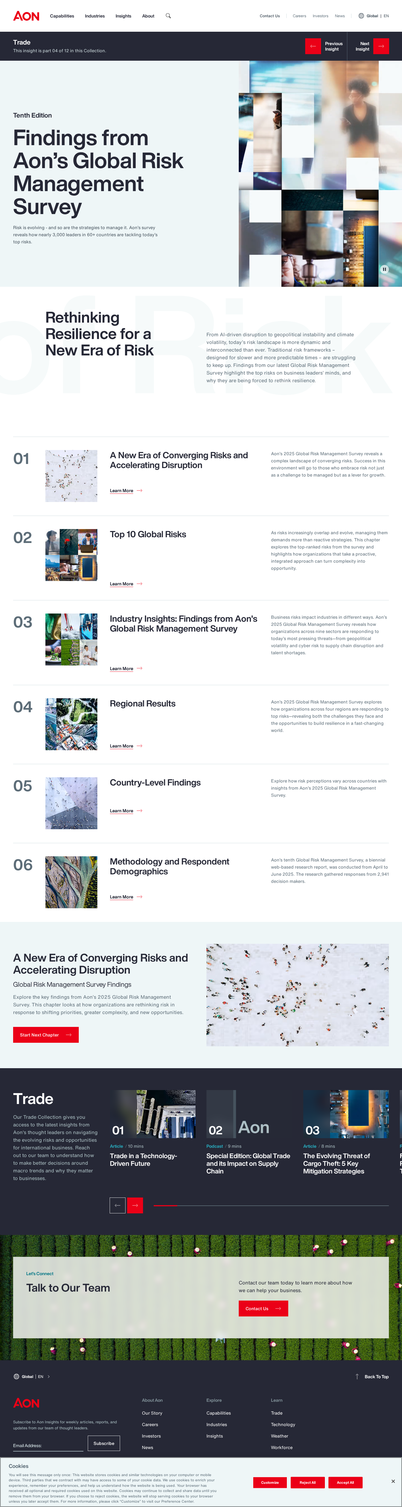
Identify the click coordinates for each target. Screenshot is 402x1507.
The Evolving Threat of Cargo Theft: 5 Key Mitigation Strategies (336, 1163)
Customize (270, 1482)
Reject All (308, 1482)
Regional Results (143, 703)
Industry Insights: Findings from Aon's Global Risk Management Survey (183, 623)
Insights (123, 16)
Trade (22, 42)
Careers (299, 16)
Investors (320, 16)
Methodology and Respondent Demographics (169, 866)
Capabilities (62, 16)
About (148, 16)
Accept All (345, 1482)
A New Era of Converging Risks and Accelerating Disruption (179, 459)
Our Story (152, 1413)
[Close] (393, 1481)
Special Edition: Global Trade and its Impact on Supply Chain (248, 1163)
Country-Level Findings (155, 782)
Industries (95, 16)
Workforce (282, 1447)
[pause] (384, 269)
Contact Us (270, 16)
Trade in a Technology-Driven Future (143, 1159)
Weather (279, 1436)
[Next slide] (135, 1205)
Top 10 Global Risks (148, 534)
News (340, 16)
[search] (168, 16)
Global (378, 16)
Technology (283, 1424)
